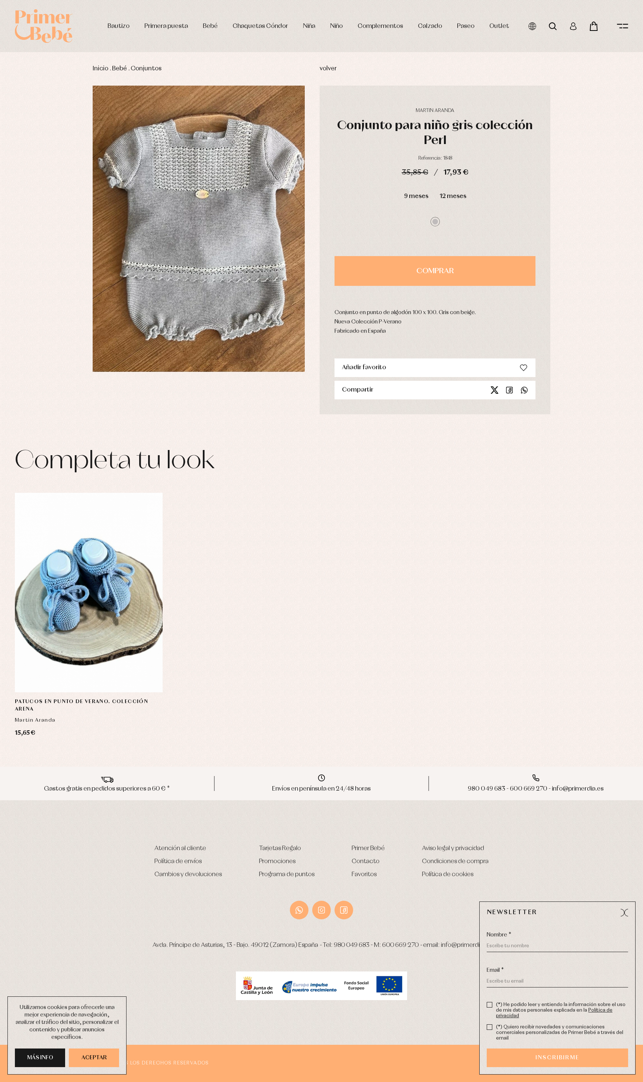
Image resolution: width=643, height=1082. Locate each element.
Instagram (321, 910)
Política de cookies (447, 874)
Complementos (380, 26)
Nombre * (499, 935)
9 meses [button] (416, 196)
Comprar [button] (435, 271)
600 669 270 (400, 945)
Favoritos (364, 874)
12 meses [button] (452, 196)
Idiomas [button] (532, 26)
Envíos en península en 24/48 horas (321, 789)
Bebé (210, 26)
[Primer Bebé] (44, 26)
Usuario (573, 26)
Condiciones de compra (455, 861)
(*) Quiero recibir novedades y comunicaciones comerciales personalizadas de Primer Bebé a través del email (559, 1033)
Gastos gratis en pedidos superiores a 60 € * (107, 789)
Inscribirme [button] (557, 1057)
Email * (495, 970)
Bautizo (118, 26)
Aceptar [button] (94, 1057)
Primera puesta (166, 26)
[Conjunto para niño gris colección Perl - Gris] (199, 229)
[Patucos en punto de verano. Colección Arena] (89, 592)
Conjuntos (146, 69)
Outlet (499, 26)
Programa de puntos (286, 874)
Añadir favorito (364, 367)
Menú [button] (622, 26)
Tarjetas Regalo (280, 848)
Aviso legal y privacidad (453, 848)
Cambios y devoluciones (188, 874)
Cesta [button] (593, 26)
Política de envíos (178, 861)
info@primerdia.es (466, 945)
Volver (328, 69)
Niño (336, 26)
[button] (435, 221)
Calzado (430, 26)
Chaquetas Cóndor (260, 26)
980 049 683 (352, 945)
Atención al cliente (180, 848)
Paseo (465, 26)
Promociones (277, 861)
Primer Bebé (368, 848)
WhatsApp (299, 910)
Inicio (100, 69)
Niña (309, 26)
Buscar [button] (552, 26)
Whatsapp (524, 390)
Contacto (366, 861)
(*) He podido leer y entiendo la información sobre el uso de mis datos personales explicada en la (561, 1010)
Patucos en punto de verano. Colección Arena (81, 705)
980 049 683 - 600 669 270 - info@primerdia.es (536, 789)
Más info (40, 1057)
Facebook (509, 390)
